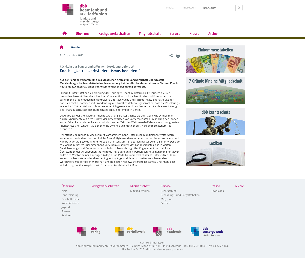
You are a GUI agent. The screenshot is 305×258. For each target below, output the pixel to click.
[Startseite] (61, 47)
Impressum (189, 7)
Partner (165, 203)
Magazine (166, 199)
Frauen (66, 211)
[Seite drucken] (177, 56)
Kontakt (169, 7)
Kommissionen (70, 203)
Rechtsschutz (169, 191)
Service (175, 33)
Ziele (64, 191)
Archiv (213, 33)
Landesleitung (70, 195)
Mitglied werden (140, 191)
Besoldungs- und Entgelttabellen (180, 195)
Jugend (66, 207)
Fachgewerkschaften (114, 33)
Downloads (217, 191)
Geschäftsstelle (71, 199)
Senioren (67, 215)
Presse (194, 33)
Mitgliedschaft (150, 33)
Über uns (82, 33)
